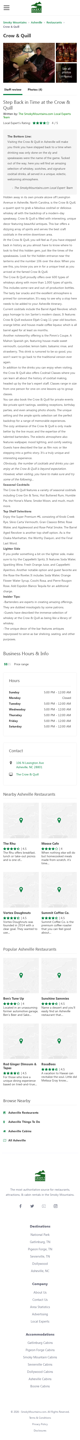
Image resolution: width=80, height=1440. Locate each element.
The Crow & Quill (27, 774)
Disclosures (40, 1430)
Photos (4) (35, 89)
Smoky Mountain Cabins (40, 1357)
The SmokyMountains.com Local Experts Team (37, 115)
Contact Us (40, 1299)
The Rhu (9, 843)
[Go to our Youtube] (44, 1206)
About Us (40, 1292)
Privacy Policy (40, 1424)
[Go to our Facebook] (20, 1206)
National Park (40, 1234)
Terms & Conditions (40, 1417)
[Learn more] (21, 820)
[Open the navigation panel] (6, 7)
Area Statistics (40, 1307)
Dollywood (40, 1263)
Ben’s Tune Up (13, 998)
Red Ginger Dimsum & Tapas (19, 1066)
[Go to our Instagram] (55, 1206)
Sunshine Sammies (55, 998)
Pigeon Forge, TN (40, 1249)
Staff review (12, 89)
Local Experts (40, 1321)
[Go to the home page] (36, 8)
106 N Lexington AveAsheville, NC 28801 (30, 765)
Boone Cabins (40, 1386)
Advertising (40, 1314)
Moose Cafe (50, 843)
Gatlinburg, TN (40, 1242)
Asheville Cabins (40, 1379)
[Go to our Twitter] (32, 1206)
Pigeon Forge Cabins (40, 1350)
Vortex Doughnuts (17, 913)
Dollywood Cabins (40, 1371)
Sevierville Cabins (40, 1364)
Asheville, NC (40, 1271)
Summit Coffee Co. (55, 913)
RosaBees (48, 1064)
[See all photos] (29, 63)
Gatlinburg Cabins (40, 1342)
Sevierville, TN (40, 1256)
